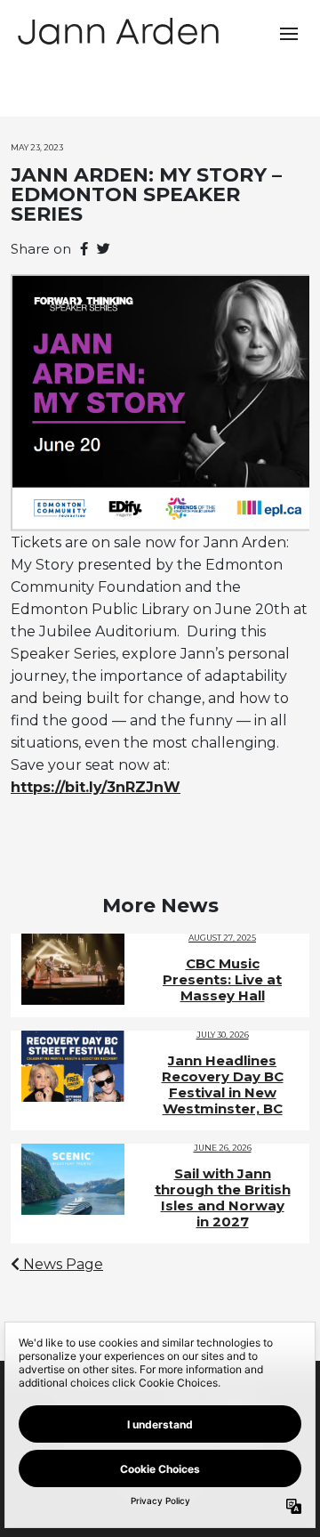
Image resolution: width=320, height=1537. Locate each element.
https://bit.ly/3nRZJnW (95, 787)
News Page (61, 1264)
